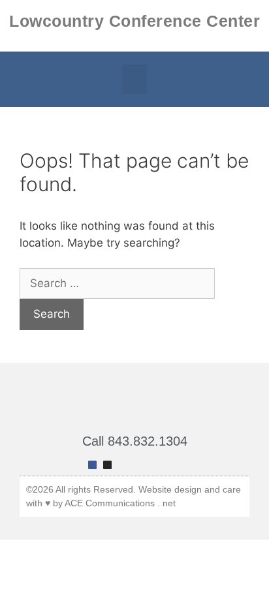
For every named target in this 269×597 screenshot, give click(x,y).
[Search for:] (117, 283)
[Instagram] (107, 465)
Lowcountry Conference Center (134, 21)
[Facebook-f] (92, 465)
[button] (134, 79)
